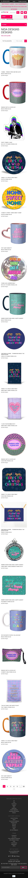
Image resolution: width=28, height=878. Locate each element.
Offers (14, 845)
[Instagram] (12, 856)
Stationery (14, 808)
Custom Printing (14, 818)
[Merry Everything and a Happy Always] (14, 303)
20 (23, 786)
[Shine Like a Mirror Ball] (14, 268)
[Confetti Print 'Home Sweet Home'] (14, 198)
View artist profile (5, 35)
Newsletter (14, 844)
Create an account (22, 1)
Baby (14, 806)
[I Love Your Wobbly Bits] (14, 409)
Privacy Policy (14, 822)
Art (14, 800)
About (14, 819)
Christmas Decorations (14, 811)
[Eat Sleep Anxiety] (14, 233)
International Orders (14, 840)
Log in (14, 1)
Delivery (14, 824)
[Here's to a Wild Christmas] (14, 162)
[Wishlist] (22, 12)
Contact (14, 827)
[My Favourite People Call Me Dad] (14, 620)
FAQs (14, 841)
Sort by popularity (7, 41)
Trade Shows (14, 842)
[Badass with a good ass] (14, 92)
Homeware (14, 803)
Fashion (14, 805)
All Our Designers (14, 830)
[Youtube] (14, 856)
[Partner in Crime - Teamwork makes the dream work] (14, 338)
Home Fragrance (14, 809)
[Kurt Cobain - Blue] (14, 127)
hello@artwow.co (14, 852)
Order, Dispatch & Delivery (14, 838)
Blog (14, 828)
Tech (14, 802)
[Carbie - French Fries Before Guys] (14, 57)
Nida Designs (5, 75)
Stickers (14, 812)
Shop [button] (4, 16)
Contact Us (14, 835)
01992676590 (6, 1)
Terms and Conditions (14, 821)
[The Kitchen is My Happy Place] (14, 690)
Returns (14, 825)
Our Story (14, 837)
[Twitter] (9, 856)
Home (3, 19)
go (23, 867)
